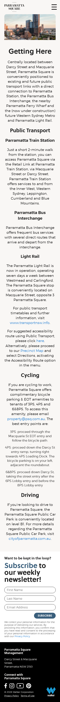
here (40, 341)
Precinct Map (31, 351)
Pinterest (28, 685)
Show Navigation (54, 7)
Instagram (11, 685)
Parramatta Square (14, 7)
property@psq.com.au (26, 419)
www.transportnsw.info (30, 323)
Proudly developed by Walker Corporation (51, 691)
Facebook (5, 685)
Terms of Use (27, 695)
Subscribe (45, 615)
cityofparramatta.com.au (30, 538)
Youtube (20, 685)
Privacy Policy (22, 636)
